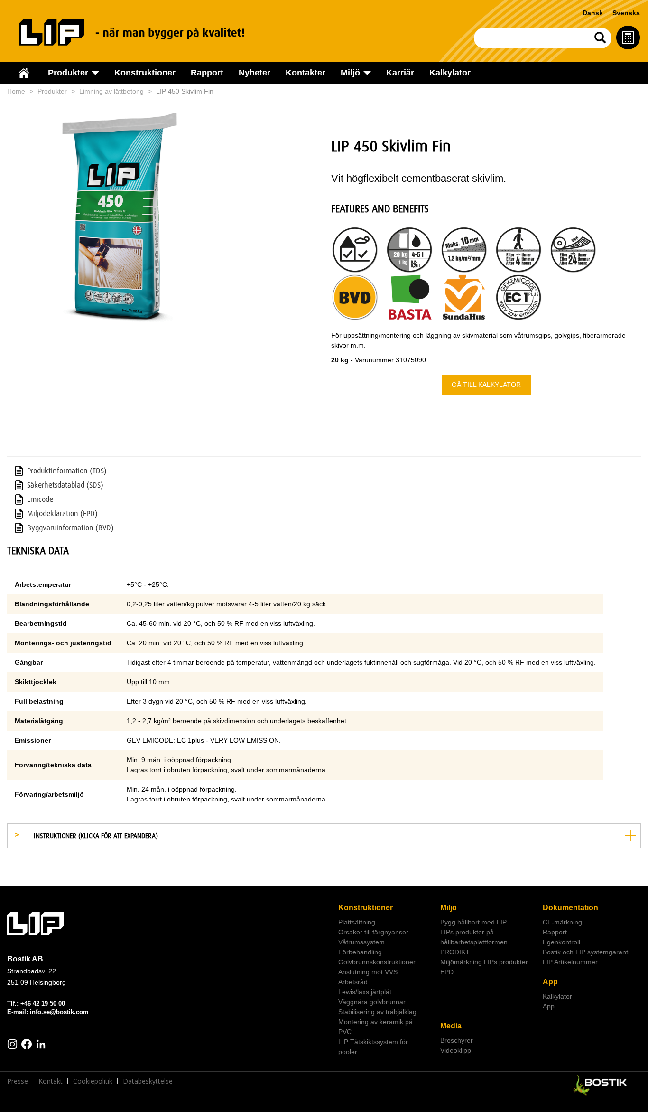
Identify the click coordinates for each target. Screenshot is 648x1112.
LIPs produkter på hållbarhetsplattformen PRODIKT (474, 942)
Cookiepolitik (92, 1081)
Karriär (400, 72)
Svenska (626, 13)
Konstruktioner (145, 72)
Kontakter (305, 72)
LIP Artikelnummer (570, 962)
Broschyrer (456, 1040)
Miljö (448, 908)
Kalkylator (450, 72)
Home (16, 91)
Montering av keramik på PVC (375, 1027)
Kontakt (50, 1081)
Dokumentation (570, 908)
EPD (447, 972)
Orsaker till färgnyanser (373, 932)
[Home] (142, 32)
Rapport (207, 72)
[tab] (324, 835)
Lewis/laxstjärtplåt (364, 992)
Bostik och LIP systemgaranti (586, 952)
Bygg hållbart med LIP (473, 922)
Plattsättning (356, 922)
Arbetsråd (353, 982)
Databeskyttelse (148, 1081)
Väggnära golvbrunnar (372, 1002)
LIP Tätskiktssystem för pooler (373, 1046)
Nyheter (254, 72)
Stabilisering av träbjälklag (377, 1012)
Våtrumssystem (361, 942)
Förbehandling (360, 952)
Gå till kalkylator (486, 384)
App (550, 982)
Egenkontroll (561, 942)
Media (451, 1026)
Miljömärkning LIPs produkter (484, 962)
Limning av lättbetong (111, 91)
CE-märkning (562, 922)
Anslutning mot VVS (368, 972)
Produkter (52, 91)
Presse (17, 1081)
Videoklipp (455, 1050)
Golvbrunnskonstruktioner (377, 962)
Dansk (593, 13)
